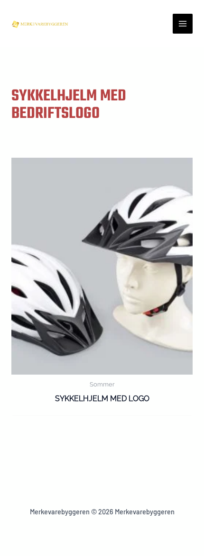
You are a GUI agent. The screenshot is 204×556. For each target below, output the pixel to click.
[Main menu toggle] (183, 24)
